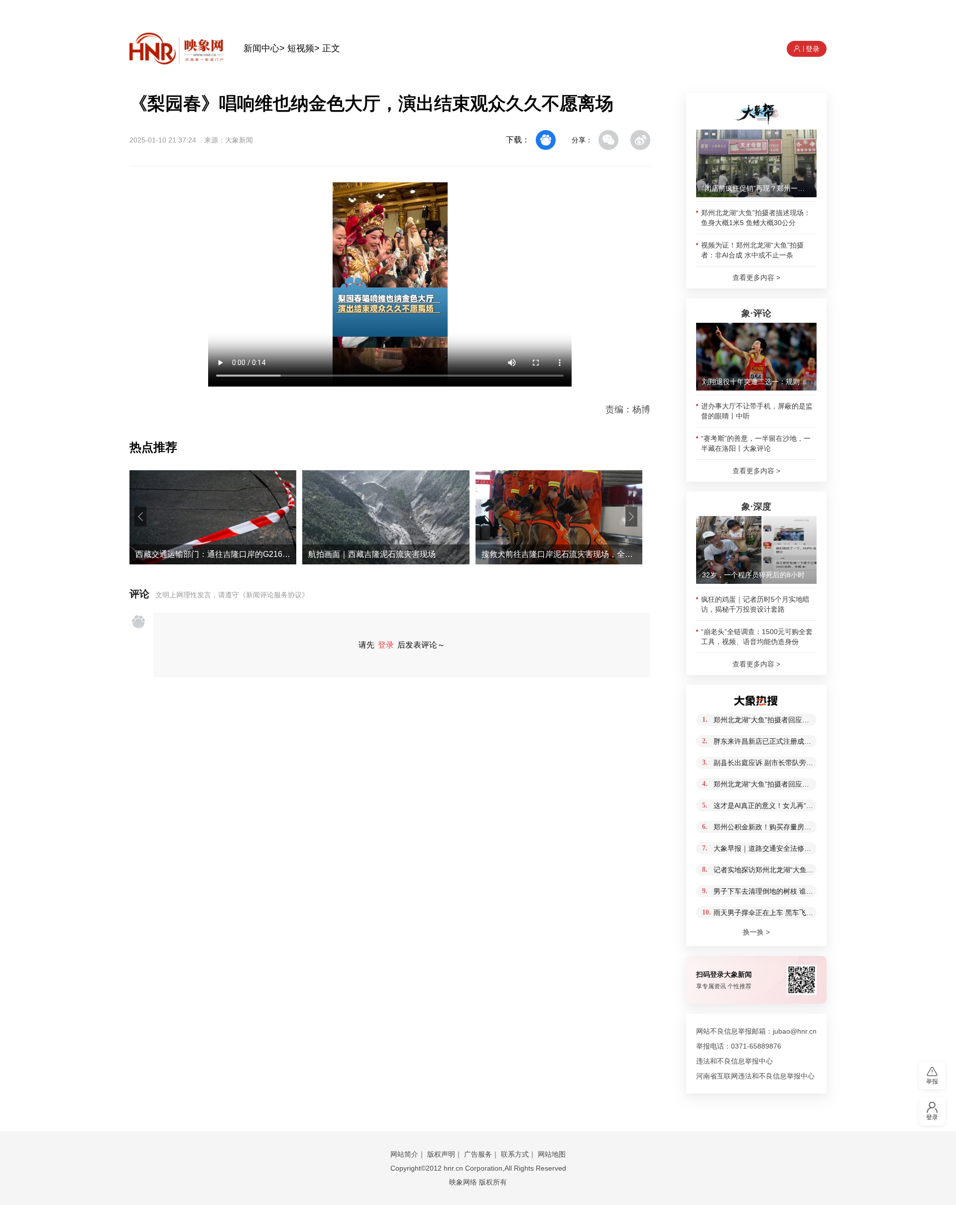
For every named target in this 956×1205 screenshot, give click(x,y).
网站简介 (404, 1154)
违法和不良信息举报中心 (734, 1061)
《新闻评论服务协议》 (274, 595)
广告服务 (478, 1154)
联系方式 (515, 1154)
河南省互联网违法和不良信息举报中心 (755, 1076)
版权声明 (441, 1154)
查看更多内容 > (756, 277)
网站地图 (552, 1154)
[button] (140, 517)
